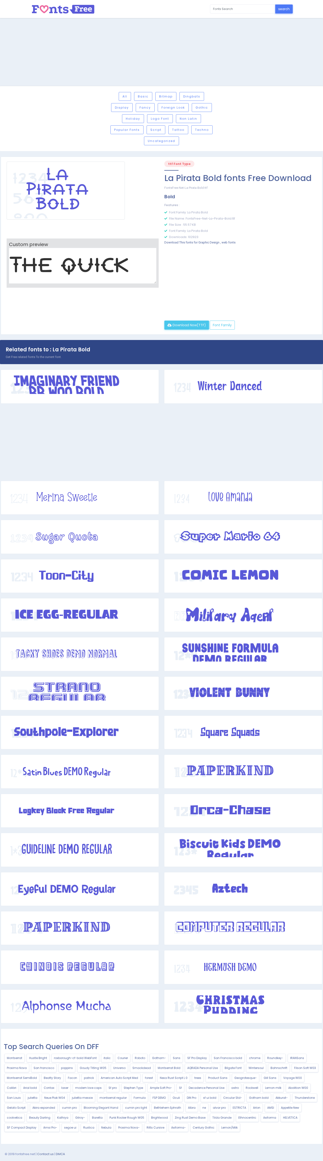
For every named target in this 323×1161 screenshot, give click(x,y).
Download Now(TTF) (189, 325)
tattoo (178, 130)
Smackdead (141, 1068)
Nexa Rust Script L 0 (174, 1078)
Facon (72, 1078)
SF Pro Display (197, 1058)
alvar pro (219, 1108)
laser (64, 1088)
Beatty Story (52, 1078)
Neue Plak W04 (54, 1098)
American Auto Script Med (119, 1078)
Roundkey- (275, 1058)
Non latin (188, 119)
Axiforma (269, 1118)
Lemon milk (273, 1088)
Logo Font (160, 119)
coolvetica (14, 1118)
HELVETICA (290, 1118)
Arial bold (30, 1088)
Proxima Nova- (129, 1128)
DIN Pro (191, 1098)
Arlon (256, 1108)
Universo (119, 1068)
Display (122, 108)
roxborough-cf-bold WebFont (75, 1058)
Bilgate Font (233, 1068)
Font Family (222, 325)
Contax (49, 1088)
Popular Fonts (127, 130)
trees (197, 1078)
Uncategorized (161, 141)
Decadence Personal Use (206, 1088)
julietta (32, 1098)
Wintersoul (256, 1068)
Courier (123, 1058)
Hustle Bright (38, 1058)
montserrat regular (113, 1098)
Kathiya (62, 1118)
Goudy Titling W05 (93, 1068)
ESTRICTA (239, 1108)
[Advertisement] (161, 53)
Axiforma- (178, 1128)
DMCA (60, 1154)
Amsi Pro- (50, 1128)
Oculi (176, 1098)
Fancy (145, 108)
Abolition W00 (298, 1088)
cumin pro (69, 1108)
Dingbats (191, 96)
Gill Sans (270, 1078)
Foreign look (173, 108)
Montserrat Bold (169, 1068)
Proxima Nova (17, 1068)
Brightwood (159, 1118)
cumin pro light (136, 1108)
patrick (89, 1078)
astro (235, 1088)
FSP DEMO (159, 1098)
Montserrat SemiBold (22, 1078)
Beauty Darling (39, 1118)
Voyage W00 (292, 1078)
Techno (202, 130)
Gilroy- (80, 1118)
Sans (176, 1058)
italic (107, 1058)
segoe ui (70, 1128)
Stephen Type (133, 1088)
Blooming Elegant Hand (101, 1108)
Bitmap (166, 96)
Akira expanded (43, 1108)
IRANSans (297, 1058)
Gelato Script (16, 1108)
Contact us (45, 1154)
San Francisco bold (228, 1058)
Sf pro (113, 1088)
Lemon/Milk (229, 1128)
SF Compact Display (21, 1128)
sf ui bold (209, 1098)
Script (156, 130)
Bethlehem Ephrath (167, 1108)
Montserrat (14, 1058)
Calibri (11, 1088)
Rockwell (252, 1088)
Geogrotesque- (245, 1078)
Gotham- (159, 1058)
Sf (180, 1088)
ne (204, 1108)
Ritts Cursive (155, 1128)
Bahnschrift (279, 1068)
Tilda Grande (221, 1118)
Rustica (88, 1128)
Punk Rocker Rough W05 (126, 1118)
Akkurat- (281, 1098)
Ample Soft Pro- (161, 1088)
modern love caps (88, 1088)
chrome (254, 1058)
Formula (140, 1098)
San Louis (14, 1098)
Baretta (97, 1118)
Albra (192, 1108)
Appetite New (290, 1108)
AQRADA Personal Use (202, 1068)
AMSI (270, 1108)
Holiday (133, 119)
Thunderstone (305, 1098)
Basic (143, 96)
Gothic (202, 108)
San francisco (44, 1068)
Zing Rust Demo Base (190, 1118)
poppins (67, 1068)
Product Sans (217, 1078)
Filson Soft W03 (305, 1068)
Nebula (106, 1128)
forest (149, 1078)
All (124, 96)
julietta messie (82, 1098)
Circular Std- (232, 1098)
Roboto (140, 1058)
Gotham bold (259, 1098)
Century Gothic (203, 1128)
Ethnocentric (247, 1118)
